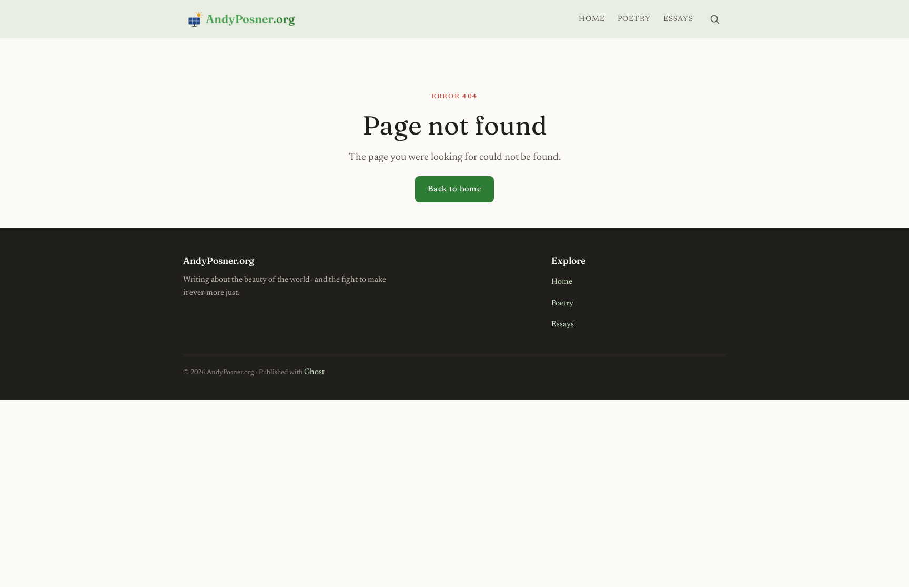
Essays (678, 19)
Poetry (634, 19)
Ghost (314, 372)
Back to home (454, 189)
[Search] (714, 18)
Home (591, 19)
